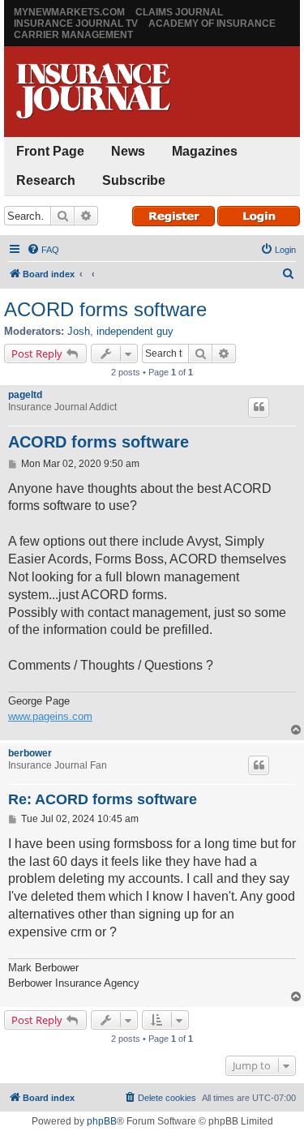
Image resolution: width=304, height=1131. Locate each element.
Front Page (50, 151)
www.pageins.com (50, 716)
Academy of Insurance (212, 23)
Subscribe (133, 180)
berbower (30, 753)
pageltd (25, 395)
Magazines (205, 151)
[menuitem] (43, 249)
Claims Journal (179, 12)
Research (45, 180)
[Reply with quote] (258, 407)
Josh (78, 331)
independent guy (134, 331)
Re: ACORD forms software (102, 799)
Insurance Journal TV (76, 23)
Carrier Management (73, 35)
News (128, 151)
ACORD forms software (105, 309)
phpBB (102, 1121)
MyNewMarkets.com (69, 12)
